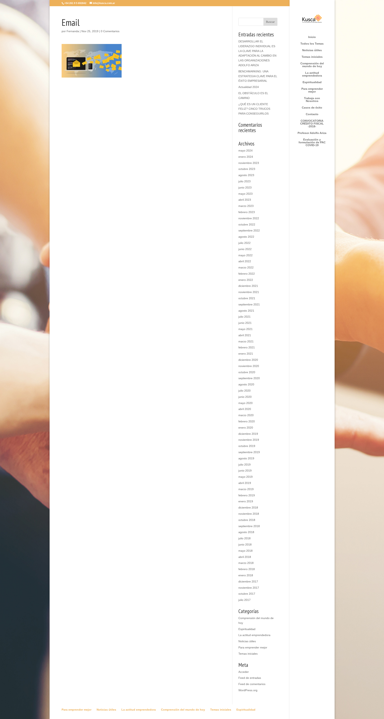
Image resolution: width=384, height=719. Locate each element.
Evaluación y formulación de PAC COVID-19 (312, 142)
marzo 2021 (246, 341)
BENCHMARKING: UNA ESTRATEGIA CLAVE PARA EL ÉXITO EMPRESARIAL (257, 76)
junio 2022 (245, 249)
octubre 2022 (246, 224)
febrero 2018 (246, 569)
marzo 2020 (246, 415)
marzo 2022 (246, 267)
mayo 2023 (245, 193)
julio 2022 (244, 242)
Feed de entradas (249, 677)
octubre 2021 (246, 298)
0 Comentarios (110, 31)
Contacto (312, 114)
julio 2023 (244, 181)
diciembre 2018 (248, 507)
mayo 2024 (245, 150)
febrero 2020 (246, 421)
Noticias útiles (312, 50)
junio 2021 (245, 322)
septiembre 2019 (249, 452)
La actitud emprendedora (312, 74)
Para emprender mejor (312, 90)
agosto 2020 (246, 384)
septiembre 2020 (249, 378)
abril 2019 (244, 483)
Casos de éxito (312, 107)
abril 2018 (244, 556)
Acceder (243, 671)
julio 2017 (244, 599)
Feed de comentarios (251, 684)
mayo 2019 (245, 476)
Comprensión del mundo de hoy (312, 65)
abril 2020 (244, 409)
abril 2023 (244, 199)
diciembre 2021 (248, 285)
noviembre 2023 (248, 163)
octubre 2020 (246, 372)
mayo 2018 (245, 550)
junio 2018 (245, 544)
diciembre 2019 (248, 433)
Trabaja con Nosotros (312, 100)
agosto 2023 (246, 175)
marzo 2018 (246, 562)
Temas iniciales (312, 56)
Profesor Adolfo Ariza (312, 133)
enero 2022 (245, 279)
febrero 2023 (246, 212)
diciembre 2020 (248, 359)
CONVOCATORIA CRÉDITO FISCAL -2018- (312, 123)
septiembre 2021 (249, 304)
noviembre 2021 (248, 292)
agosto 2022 (246, 236)
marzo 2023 (246, 205)
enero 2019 (245, 501)
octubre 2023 (246, 169)
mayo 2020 (245, 403)
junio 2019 (245, 470)
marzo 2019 (246, 489)
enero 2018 (245, 575)
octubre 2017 (246, 593)
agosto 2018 (246, 532)
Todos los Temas (312, 43)
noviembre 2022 (248, 218)
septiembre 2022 (249, 230)
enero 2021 (245, 353)
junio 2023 (245, 187)
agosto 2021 (246, 310)
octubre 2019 (246, 446)
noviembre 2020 (248, 366)
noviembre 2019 (248, 439)
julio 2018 (244, 538)
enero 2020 (245, 427)
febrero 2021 (246, 347)
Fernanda (73, 31)
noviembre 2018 (248, 513)
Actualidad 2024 (248, 87)
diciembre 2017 (248, 581)
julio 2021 (244, 316)
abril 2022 (244, 261)
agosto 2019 (246, 458)
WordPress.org (247, 690)
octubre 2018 (246, 520)
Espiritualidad (312, 82)
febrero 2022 (246, 273)
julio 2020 (244, 390)
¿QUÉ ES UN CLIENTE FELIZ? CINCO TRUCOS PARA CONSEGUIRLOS (254, 109)
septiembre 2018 (249, 526)
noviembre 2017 (248, 587)
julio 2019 (244, 464)
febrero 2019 (246, 495)
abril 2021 (244, 335)
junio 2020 (245, 396)
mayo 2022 (245, 255)
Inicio (312, 37)
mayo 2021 (245, 329)
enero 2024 (245, 156)
